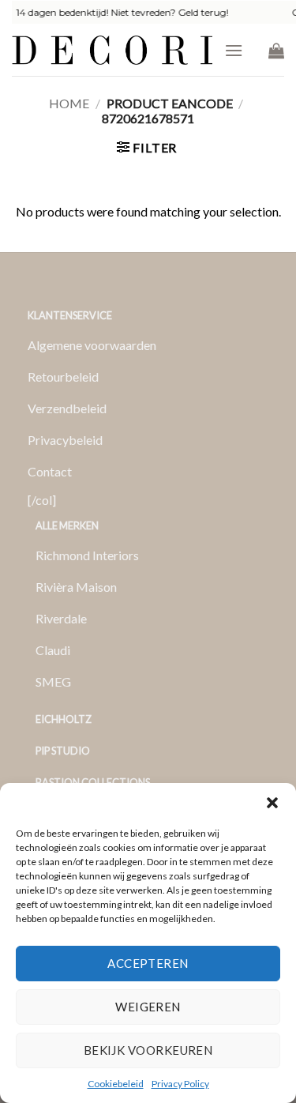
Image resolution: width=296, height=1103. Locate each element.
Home (69, 103)
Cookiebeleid (116, 1084)
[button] (272, 803)
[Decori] (112, 50)
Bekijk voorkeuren (148, 1050)
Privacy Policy (180, 1084)
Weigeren (148, 1006)
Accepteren (148, 963)
